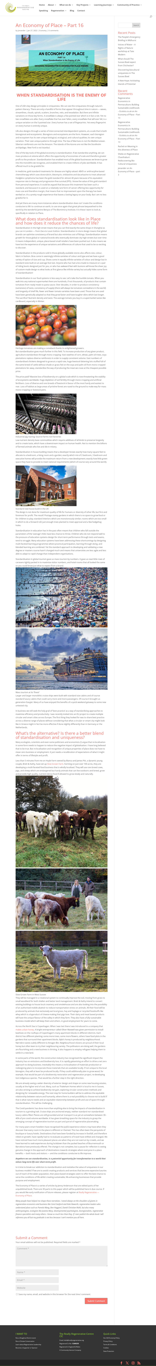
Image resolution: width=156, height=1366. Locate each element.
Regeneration (57, 11)
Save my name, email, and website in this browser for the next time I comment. (55, 1294)
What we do (65, 5)
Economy (43, 30)
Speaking (43, 11)
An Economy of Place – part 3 (129, 171)
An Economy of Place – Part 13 (129, 114)
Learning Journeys (103, 5)
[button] (61, 326)
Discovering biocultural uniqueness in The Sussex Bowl (128, 73)
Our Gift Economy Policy (111, 1338)
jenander (21, 30)
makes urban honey (25, 1029)
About (51, 5)
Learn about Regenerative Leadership (28, 1344)
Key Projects (82, 5)
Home (42, 5)
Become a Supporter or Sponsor (26, 1348)
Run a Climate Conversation (25, 1341)
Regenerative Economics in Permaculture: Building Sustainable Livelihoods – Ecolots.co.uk (129, 105)
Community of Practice (128, 5)
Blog (72, 11)
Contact (81, 11)
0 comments (53, 30)
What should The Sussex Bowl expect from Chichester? (127, 62)
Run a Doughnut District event (26, 1338)
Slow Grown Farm (55, 764)
